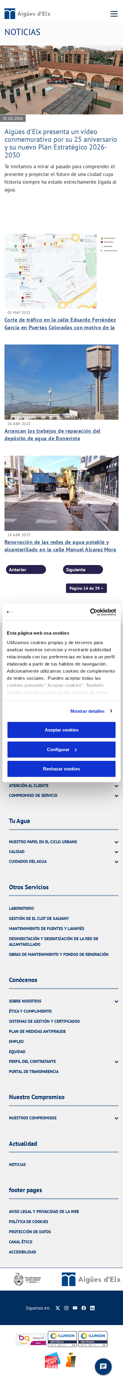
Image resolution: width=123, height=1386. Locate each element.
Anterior (17, 569)
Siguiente (75, 569)
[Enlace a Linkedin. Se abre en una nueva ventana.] (92, 1308)
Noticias (17, 1164)
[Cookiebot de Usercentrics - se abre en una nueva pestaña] (90, 612)
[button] (86, 588)
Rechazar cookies (61, 768)
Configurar (58, 749)
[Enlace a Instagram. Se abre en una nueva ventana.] (66, 1308)
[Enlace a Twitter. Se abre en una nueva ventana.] (58, 1308)
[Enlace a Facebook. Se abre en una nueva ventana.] (84, 1308)
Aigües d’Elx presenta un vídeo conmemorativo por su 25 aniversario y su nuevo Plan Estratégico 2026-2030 (60, 143)
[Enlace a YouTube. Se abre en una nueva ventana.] (75, 1308)
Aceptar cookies (62, 729)
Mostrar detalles (87, 710)
